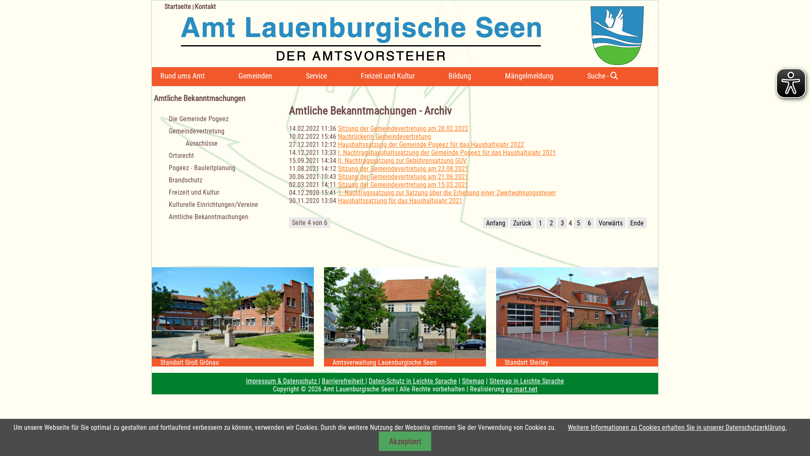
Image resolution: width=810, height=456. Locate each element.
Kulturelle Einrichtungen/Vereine (213, 205)
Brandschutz (185, 180)
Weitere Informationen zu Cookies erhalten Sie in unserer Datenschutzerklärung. (677, 427)
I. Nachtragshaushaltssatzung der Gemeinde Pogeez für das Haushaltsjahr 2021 (447, 153)
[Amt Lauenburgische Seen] (398, 33)
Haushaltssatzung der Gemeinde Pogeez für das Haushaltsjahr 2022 (431, 145)
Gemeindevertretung (196, 131)
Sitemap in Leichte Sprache (526, 381)
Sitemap (473, 381)
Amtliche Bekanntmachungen (208, 217)
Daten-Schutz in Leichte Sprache (413, 381)
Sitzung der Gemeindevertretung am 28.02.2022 (403, 129)
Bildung (459, 75)
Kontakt (205, 7)
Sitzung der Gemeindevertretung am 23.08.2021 (403, 169)
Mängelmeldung (529, 75)
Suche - (598, 75)
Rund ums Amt (182, 75)
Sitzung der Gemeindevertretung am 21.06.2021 (403, 177)
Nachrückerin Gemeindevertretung (384, 137)
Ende (637, 223)
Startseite (178, 7)
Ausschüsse (202, 143)
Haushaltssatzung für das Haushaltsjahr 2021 (400, 201)
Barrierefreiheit (343, 381)
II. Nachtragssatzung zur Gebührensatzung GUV (402, 161)
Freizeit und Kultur (388, 75)
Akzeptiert (405, 441)
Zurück (522, 223)
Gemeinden (255, 75)
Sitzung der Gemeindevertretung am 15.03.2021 (403, 185)
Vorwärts (611, 223)
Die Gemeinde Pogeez (199, 119)
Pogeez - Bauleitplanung (202, 168)
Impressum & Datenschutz (282, 381)
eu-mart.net (521, 389)
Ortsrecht (181, 156)
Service (316, 75)
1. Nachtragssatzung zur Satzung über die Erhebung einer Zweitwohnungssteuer (447, 193)
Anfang (495, 223)
